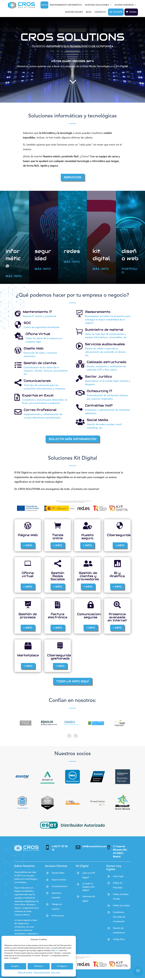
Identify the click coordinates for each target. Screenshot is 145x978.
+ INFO (27, 545)
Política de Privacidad (42, 972)
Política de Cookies (25, 972)
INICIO (44, 5)
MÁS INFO (14, 276)
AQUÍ (57, 950)
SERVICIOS (72, 177)
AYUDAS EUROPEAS (124, 5)
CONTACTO (100, 12)
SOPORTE (117, 12)
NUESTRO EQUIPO (74, 12)
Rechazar (38, 966)
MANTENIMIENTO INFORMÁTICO (66, 5)
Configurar (62, 966)
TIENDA (133, 12)
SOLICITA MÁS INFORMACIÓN (72, 439)
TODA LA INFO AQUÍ (72, 681)
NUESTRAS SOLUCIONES (97, 5)
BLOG (88, 12)
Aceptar (15, 966)
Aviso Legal (55, 972)
